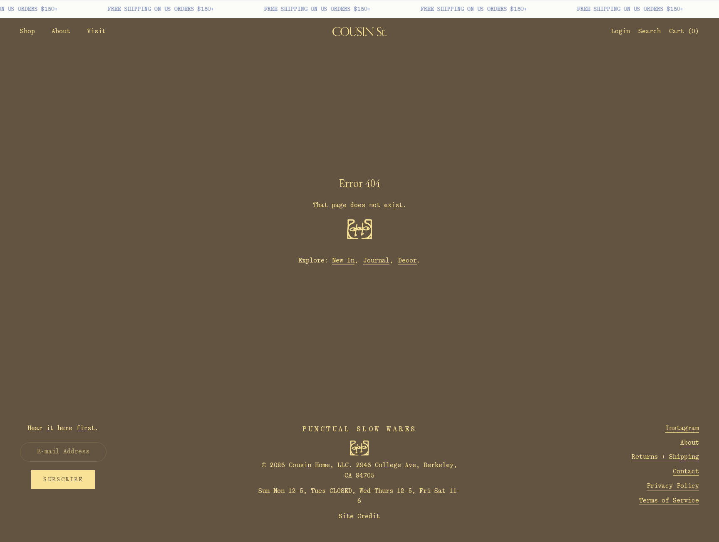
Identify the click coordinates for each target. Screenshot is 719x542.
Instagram (682, 428)
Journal (376, 260)
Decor (407, 260)
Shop (27, 31)
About (61, 31)
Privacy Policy (673, 486)
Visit (96, 31)
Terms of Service (669, 500)
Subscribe (63, 480)
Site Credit (359, 516)
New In (343, 260)
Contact (686, 471)
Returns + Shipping (665, 457)
